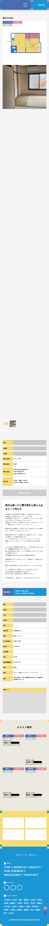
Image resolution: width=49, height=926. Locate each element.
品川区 (14, 906)
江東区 (19, 903)
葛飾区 (39, 903)
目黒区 (21, 906)
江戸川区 (7, 906)
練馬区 (19, 910)
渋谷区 (39, 900)
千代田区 (7, 900)
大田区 (27, 906)
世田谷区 (35, 906)
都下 (5, 913)
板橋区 (38, 910)
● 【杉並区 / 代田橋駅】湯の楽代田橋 (24, 593)
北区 (32, 910)
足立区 (33, 903)
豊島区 (26, 910)
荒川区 (26, 903)
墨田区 (13, 903)
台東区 (6, 903)
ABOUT (34, 867)
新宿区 (26, 900)
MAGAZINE (12, 874)
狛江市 (11, 913)
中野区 (6, 910)
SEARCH (19, 867)
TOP (7, 867)
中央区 (14, 900)
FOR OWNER (13, 871)
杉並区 (13, 910)
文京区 (33, 900)
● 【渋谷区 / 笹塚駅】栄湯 (21, 591)
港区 (20, 900)
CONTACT (31, 874)
